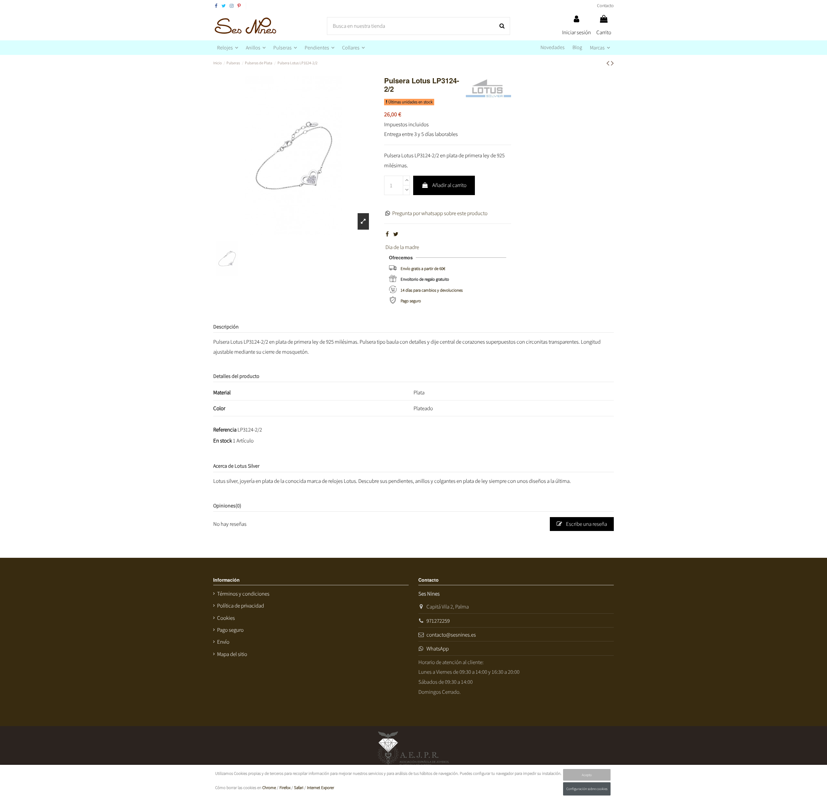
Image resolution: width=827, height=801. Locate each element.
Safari (298, 787)
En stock (222, 440)
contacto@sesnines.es (451, 634)
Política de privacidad (240, 605)
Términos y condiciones (243, 593)
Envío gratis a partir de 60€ (423, 268)
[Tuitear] (395, 234)
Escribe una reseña (586, 523)
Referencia (224, 429)
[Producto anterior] (608, 62)
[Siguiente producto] (612, 62)
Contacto (605, 5)
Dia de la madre (402, 247)
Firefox (284, 787)
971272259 (438, 620)
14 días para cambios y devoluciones (432, 290)
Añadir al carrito (449, 185)
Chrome (269, 787)
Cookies (226, 617)
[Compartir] (387, 234)
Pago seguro (411, 301)
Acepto (587, 775)
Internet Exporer (320, 787)
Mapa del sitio (232, 654)
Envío (223, 641)
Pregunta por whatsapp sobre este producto (439, 213)
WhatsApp (437, 648)
